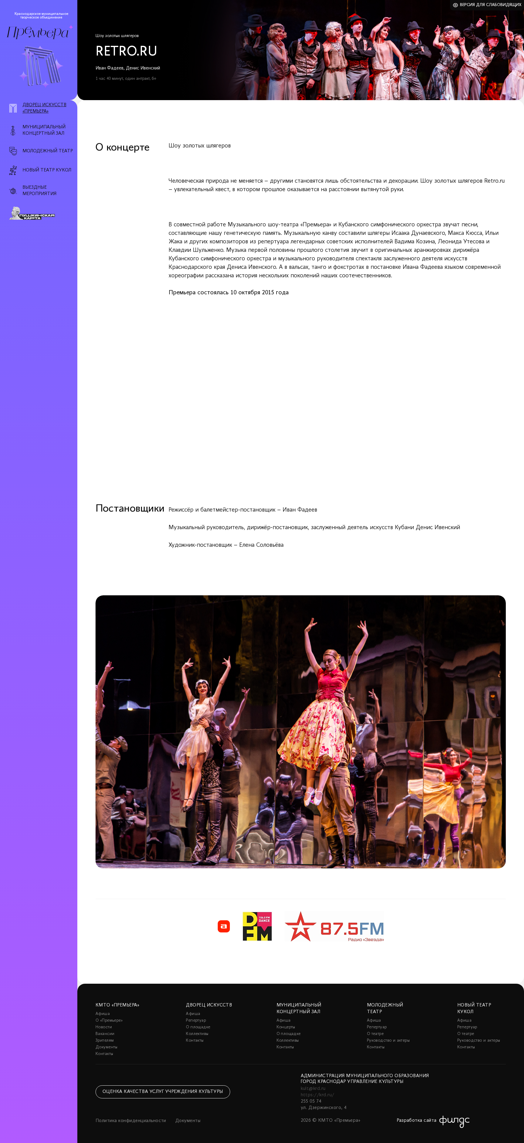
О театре (375, 1034)
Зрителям (105, 1040)
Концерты (286, 1027)
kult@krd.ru (313, 1088)
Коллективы (197, 1034)
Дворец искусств (209, 1005)
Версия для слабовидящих (491, 5)
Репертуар (196, 1020)
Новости (104, 1027)
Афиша (103, 1014)
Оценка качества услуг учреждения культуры (162, 1091)
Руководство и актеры (388, 1040)
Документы (107, 1047)
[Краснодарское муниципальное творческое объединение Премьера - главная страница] (37, 33)
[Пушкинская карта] (42, 213)
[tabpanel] (301, 731)
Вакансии (105, 1034)
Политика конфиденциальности (131, 1120)
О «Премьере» (109, 1020)
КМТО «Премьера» (117, 1005)
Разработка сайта (417, 1120)
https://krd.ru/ (317, 1095)
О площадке (198, 1027)
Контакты (104, 1054)
